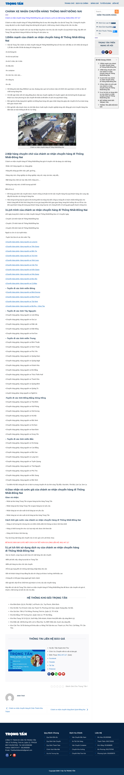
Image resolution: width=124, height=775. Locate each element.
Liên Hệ (115, 3)
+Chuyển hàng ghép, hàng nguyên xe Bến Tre (21, 251)
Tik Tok (51, 665)
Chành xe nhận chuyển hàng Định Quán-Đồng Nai (68, 709)
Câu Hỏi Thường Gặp (52, 753)
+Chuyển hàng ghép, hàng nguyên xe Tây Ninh (21, 301)
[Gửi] (117, 12)
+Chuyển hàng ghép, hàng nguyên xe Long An (21, 242)
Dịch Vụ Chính (82, 3)
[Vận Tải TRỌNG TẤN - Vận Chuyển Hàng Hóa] (14, 3)
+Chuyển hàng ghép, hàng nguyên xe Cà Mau (21, 283)
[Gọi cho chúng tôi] (56, 674)
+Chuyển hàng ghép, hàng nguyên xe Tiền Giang (22, 246)
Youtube (52, 662)
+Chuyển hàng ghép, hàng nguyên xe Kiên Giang (22, 269)
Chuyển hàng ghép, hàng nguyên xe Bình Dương (23, 292)
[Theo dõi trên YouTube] (63, 674)
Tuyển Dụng (105, 3)
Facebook (52, 658)
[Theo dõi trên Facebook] (49, 674)
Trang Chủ (69, 3)
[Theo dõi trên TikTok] (52, 674)
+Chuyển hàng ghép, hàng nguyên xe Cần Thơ (21, 265)
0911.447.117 (62, 655)
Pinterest (52, 669)
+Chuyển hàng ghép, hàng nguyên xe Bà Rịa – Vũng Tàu (25, 306)
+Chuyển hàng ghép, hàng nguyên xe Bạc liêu (21, 279)
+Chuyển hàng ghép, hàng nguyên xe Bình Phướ (22, 297)
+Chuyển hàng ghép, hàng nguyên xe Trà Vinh (21, 256)
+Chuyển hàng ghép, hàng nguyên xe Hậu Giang (22, 274)
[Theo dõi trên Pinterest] (59, 674)
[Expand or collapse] (116, 60)
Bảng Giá (95, 3)
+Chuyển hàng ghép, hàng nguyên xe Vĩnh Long (22, 260)
